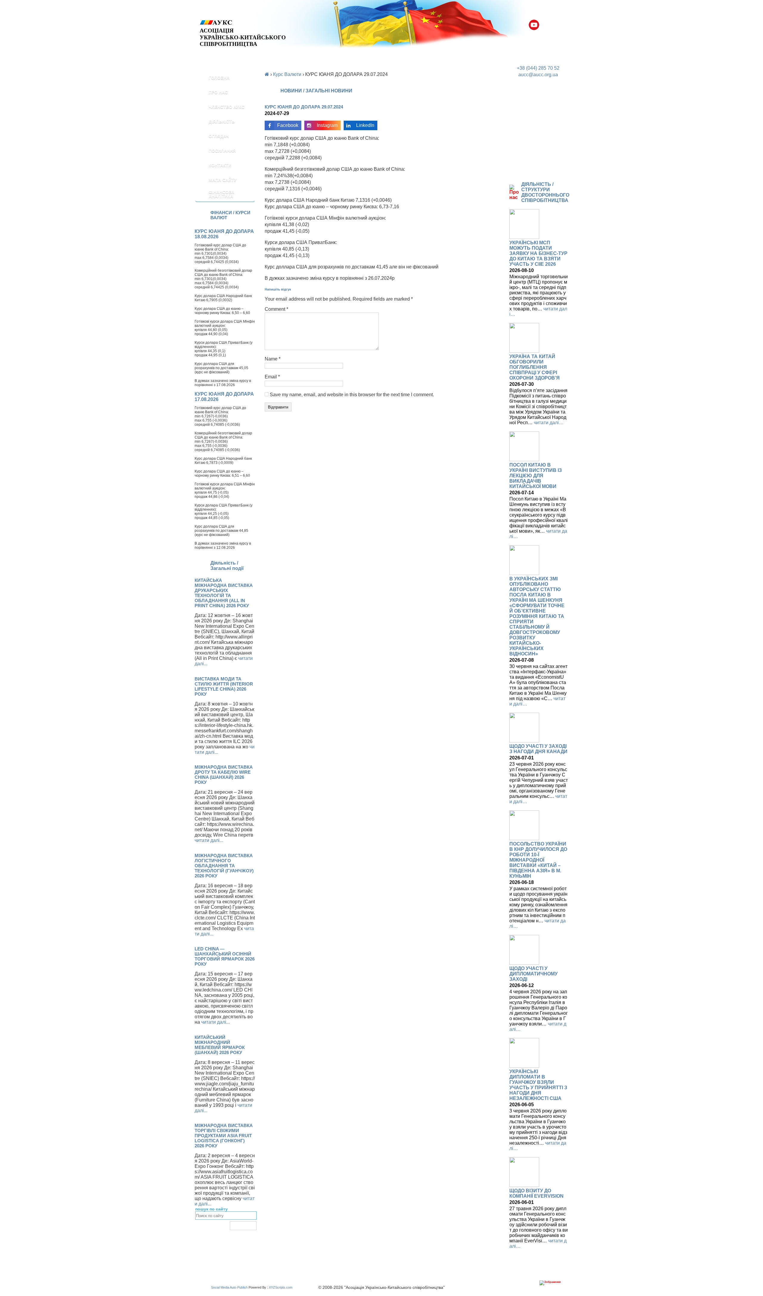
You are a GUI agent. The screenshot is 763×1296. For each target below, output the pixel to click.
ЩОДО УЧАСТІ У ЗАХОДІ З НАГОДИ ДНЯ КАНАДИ (538, 749)
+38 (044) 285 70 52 (538, 68)
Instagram (327, 125)
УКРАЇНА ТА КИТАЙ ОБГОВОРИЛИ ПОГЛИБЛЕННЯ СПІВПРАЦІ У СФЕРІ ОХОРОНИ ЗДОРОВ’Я (534, 367)
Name (272, 358)
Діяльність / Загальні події (227, 565)
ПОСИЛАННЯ (222, 150)
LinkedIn (365, 125)
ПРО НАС (218, 92)
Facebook (287, 125)
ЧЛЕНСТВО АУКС (226, 107)
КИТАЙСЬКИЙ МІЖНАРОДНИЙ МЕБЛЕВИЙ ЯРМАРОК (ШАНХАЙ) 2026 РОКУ (220, 1045)
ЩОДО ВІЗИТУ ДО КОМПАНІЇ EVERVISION (536, 1193)
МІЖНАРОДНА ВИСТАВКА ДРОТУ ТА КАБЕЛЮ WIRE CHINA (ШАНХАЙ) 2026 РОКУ (224, 774)
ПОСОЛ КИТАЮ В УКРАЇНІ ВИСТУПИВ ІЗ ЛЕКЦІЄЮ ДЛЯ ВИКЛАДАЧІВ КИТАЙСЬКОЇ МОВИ (535, 475)
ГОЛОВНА (219, 77)
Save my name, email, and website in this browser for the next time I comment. (352, 394)
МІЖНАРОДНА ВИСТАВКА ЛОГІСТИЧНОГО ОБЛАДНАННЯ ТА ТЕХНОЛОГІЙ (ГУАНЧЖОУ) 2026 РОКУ (224, 865)
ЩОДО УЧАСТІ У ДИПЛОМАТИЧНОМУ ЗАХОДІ (533, 974)
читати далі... (209, 840)
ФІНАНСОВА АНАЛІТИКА (221, 194)
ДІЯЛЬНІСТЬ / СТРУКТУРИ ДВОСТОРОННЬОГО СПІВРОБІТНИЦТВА (545, 192)
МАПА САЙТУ (223, 180)
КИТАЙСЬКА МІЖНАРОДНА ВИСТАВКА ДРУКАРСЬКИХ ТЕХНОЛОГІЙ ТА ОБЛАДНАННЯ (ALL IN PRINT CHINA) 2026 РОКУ (224, 593)
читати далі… (549, 422)
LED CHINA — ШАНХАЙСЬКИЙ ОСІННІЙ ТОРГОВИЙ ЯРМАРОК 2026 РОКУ (225, 956)
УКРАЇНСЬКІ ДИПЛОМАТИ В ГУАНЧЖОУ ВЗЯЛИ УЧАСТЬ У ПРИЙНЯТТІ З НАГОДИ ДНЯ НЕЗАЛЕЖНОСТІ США (538, 1085)
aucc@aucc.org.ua (538, 74)
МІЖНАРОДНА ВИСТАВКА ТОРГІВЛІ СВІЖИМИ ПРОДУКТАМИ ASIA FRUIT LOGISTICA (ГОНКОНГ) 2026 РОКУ (224, 1135)
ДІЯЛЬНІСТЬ (222, 121)
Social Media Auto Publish (229, 1287)
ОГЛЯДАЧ (219, 136)
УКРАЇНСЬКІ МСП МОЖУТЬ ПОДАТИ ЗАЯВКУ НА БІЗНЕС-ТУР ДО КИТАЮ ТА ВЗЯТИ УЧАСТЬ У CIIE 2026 (538, 253)
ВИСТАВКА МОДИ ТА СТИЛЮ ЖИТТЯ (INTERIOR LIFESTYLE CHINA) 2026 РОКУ (224, 686)
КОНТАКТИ (220, 165)
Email (272, 376)
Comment (276, 309)
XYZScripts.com (280, 1287)
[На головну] (243, 22)
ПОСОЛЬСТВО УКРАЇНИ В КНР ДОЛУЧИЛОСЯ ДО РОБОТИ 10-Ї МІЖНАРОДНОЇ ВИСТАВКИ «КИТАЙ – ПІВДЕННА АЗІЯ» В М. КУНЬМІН (538, 860)
